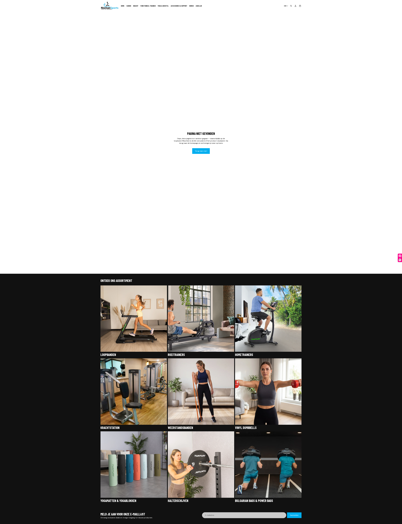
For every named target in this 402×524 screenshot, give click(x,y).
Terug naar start (201, 151)
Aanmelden (294, 515)
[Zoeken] (291, 6)
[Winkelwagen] (300, 6)
